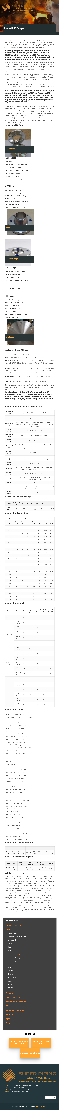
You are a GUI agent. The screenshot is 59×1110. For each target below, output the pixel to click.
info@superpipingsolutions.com (30, 1053)
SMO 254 (10, 988)
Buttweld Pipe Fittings (14, 925)
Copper (10, 981)
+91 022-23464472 (25, 1089)
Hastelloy (11, 971)
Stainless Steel (12, 933)
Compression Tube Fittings (15, 1010)
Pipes (8, 1019)
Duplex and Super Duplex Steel (17, 937)
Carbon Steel (12, 940)
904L (7, 1006)
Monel (9, 947)
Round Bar (9, 1014)
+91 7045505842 (19, 1087)
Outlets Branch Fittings (14, 997)
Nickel (10, 943)
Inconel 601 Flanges (15, 958)
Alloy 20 (10, 984)
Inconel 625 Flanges (15, 961)
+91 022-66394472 (13, 1089)
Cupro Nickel (12, 977)
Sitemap (45, 1107)
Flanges (8, 929)
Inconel (10, 950)
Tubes (8, 1023)
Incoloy (10, 967)
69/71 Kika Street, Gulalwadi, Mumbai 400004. (19, 1042)
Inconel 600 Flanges (10, 40)
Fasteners (9, 993)
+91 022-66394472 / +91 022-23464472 (41, 1042)
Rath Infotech (39, 1107)
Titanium (10, 974)
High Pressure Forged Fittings (16, 1001)
